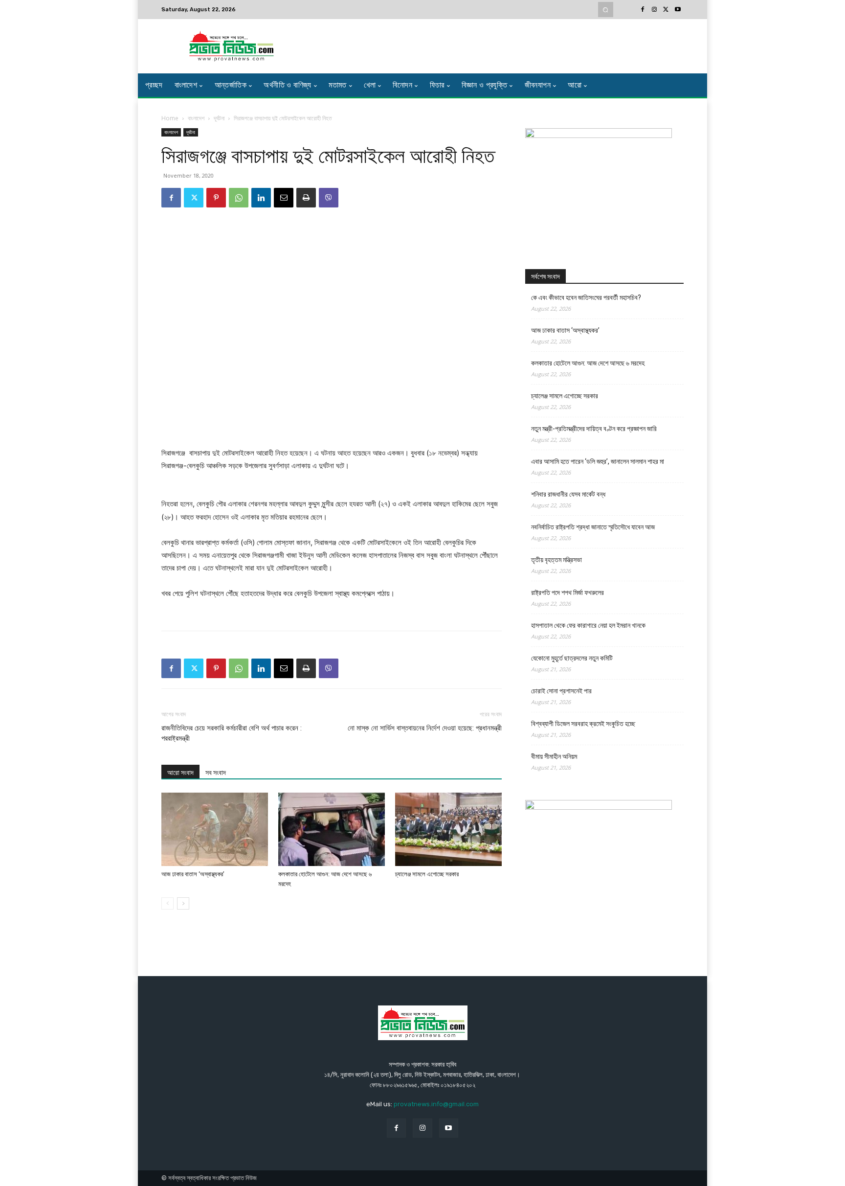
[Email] (283, 197)
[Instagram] (654, 10)
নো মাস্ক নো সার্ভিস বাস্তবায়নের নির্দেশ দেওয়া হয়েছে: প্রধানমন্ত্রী (425, 728)
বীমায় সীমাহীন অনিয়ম (554, 756)
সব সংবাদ (215, 772)
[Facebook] (642, 10)
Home (169, 118)
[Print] (306, 197)
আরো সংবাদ (180, 772)
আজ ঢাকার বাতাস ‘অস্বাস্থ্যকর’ (192, 874)
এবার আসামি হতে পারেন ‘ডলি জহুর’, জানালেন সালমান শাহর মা (597, 461)
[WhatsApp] (238, 197)
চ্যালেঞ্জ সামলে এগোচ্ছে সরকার (427, 874)
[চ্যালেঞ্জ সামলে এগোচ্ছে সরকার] (448, 829)
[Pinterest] (216, 197)
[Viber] (328, 197)
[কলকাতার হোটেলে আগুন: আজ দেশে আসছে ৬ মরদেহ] (331, 829)
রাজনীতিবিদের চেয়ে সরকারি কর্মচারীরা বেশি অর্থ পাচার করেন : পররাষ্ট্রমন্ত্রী (231, 733)
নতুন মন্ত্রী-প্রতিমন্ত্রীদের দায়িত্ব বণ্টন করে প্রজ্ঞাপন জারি (594, 429)
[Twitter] (666, 10)
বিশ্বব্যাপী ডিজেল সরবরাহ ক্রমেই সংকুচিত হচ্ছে (583, 724)
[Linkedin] (261, 197)
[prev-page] (167, 903)
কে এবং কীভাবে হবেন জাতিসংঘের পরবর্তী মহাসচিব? (586, 297)
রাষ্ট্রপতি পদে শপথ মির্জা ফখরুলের (567, 592)
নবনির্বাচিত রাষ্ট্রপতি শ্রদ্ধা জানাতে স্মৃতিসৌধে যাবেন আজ (593, 527)
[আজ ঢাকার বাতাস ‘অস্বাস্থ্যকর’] (214, 829)
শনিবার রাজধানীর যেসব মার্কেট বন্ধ (568, 494)
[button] (605, 9)
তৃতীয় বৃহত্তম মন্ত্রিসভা (556, 560)
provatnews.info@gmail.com (436, 1104)
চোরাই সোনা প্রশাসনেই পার (561, 691)
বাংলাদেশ (196, 118)
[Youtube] (678, 10)
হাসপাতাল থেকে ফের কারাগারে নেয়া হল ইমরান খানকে (588, 625)
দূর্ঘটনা (219, 118)
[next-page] (183, 903)
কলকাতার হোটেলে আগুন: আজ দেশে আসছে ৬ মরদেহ (588, 363)
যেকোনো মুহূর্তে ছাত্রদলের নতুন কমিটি (572, 658)
